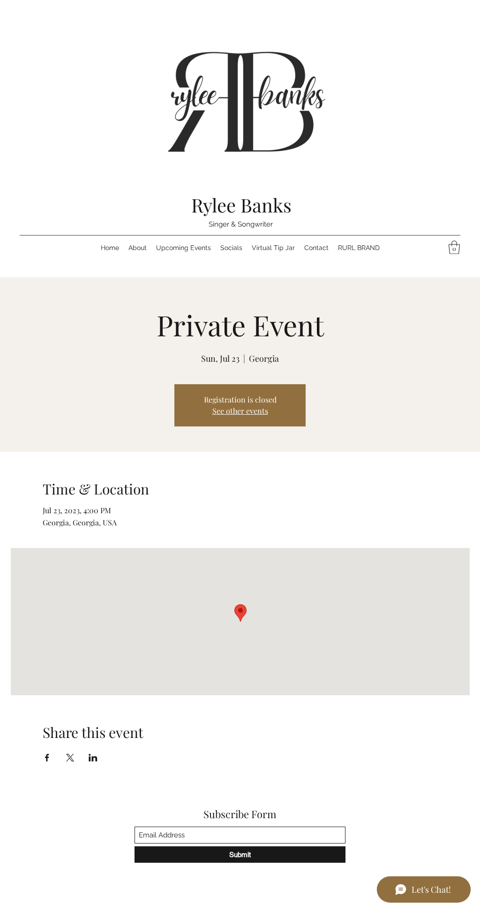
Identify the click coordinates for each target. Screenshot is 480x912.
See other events (240, 411)
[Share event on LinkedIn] (93, 757)
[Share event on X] (70, 757)
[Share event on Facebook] (47, 757)
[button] (454, 247)
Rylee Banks (241, 204)
